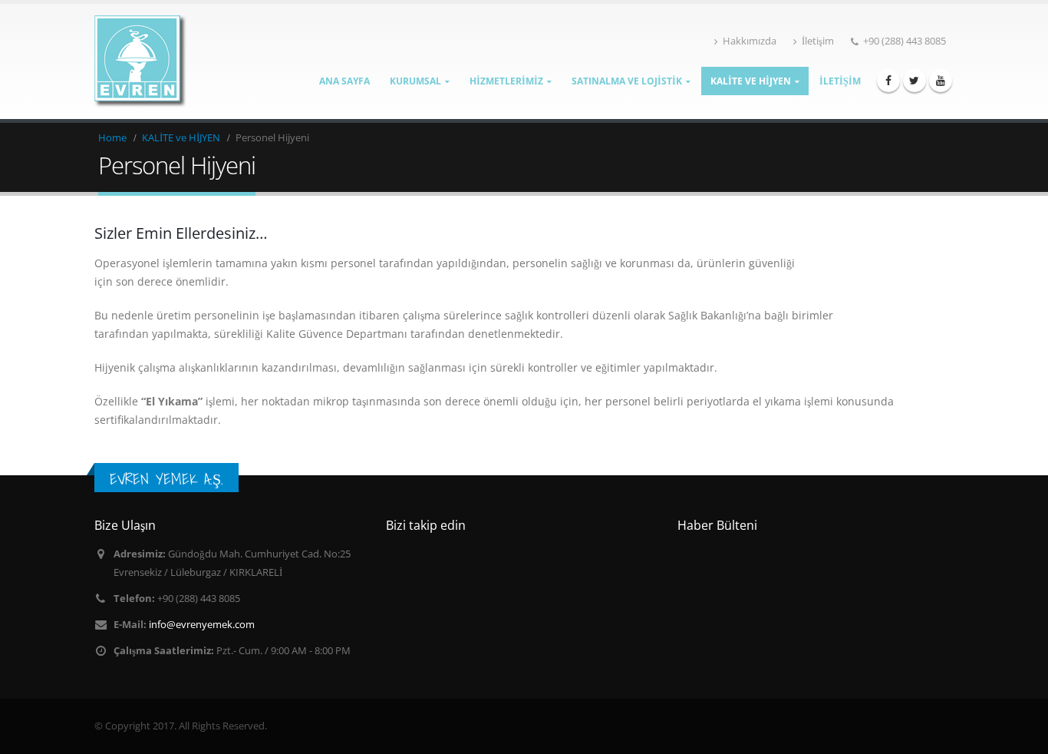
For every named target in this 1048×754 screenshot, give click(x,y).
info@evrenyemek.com (202, 624)
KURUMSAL (415, 81)
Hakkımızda (749, 41)
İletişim (818, 41)
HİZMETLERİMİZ (506, 81)
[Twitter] (914, 80)
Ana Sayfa (344, 81)
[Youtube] (940, 80)
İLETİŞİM (840, 81)
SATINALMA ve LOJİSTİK (627, 81)
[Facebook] (888, 80)
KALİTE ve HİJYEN (750, 81)
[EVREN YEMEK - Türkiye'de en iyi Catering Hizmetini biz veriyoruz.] (140, 61)
